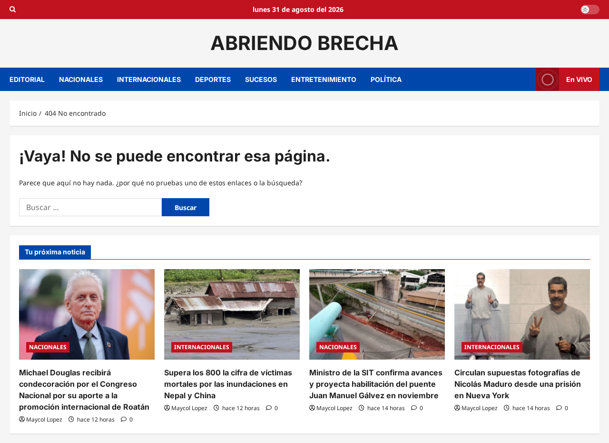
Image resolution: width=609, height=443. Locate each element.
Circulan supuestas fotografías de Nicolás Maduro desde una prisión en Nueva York (517, 384)
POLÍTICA (386, 79)
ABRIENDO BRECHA (304, 43)
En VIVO (579, 79)
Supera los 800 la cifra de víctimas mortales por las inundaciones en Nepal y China (228, 384)
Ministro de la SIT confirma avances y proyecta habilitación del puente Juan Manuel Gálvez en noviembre (375, 384)
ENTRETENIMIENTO (323, 79)
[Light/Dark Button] (589, 9)
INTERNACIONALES (149, 79)
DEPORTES (213, 79)
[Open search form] (13, 9)
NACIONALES (81, 79)
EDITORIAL (27, 79)
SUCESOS (261, 79)
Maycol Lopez (44, 419)
